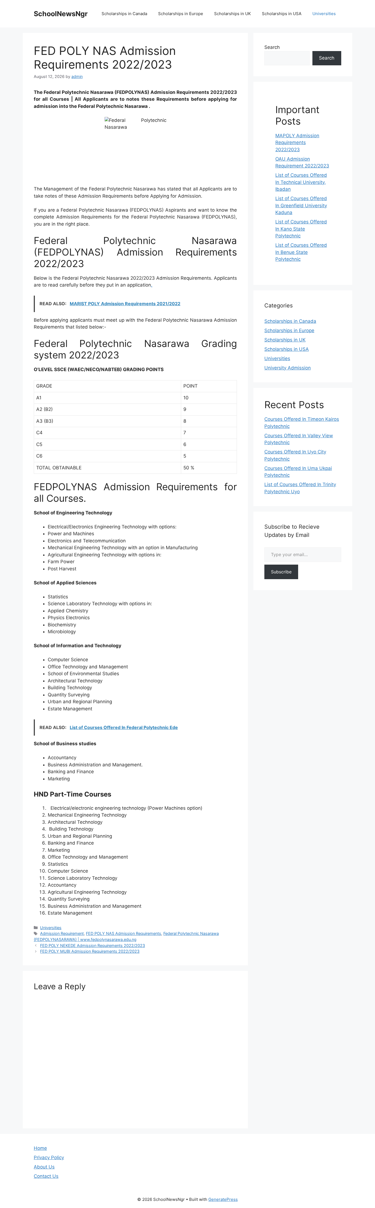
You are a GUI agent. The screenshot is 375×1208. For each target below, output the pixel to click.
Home (40, 1148)
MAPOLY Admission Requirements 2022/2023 (297, 142)
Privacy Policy (49, 1157)
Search (272, 47)
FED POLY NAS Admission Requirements (123, 933)
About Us (44, 1167)
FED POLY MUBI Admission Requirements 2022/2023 (89, 951)
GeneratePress (223, 1199)
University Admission (287, 368)
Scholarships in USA (281, 13)
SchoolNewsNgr (61, 14)
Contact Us (46, 1176)
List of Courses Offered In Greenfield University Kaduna (301, 205)
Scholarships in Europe (180, 13)
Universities (324, 13)
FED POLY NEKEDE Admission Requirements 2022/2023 (92, 945)
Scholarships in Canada (124, 13)
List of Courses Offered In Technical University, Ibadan (301, 182)
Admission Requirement (62, 933)
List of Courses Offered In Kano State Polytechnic (301, 229)
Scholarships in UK (232, 13)
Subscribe (281, 571)
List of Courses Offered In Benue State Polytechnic (301, 252)
